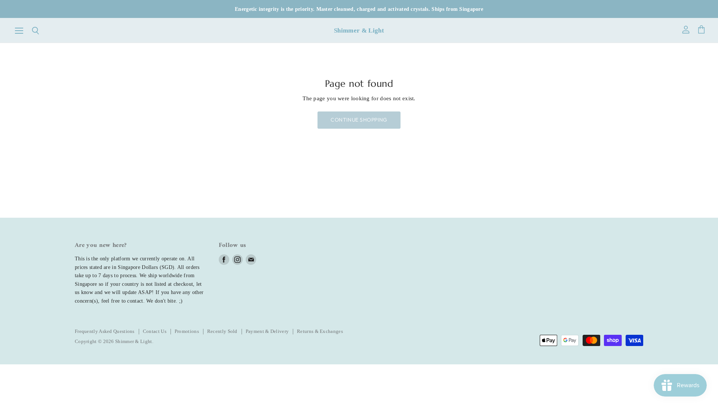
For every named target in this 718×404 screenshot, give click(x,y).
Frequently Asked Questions (105, 331)
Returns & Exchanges (320, 331)
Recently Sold (222, 331)
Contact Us (154, 331)
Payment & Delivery (267, 331)
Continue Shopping (359, 119)
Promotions (187, 331)
